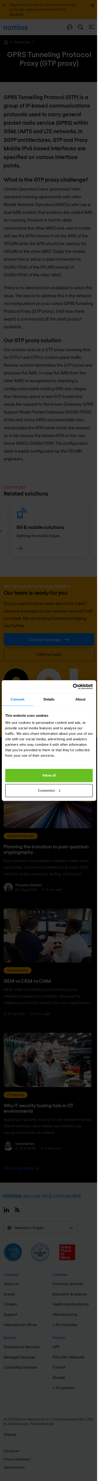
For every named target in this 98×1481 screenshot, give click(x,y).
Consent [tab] (17, 699)
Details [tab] (49, 699)
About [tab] (80, 699)
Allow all (49, 775)
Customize (46, 790)
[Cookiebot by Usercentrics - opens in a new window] (73, 687)
